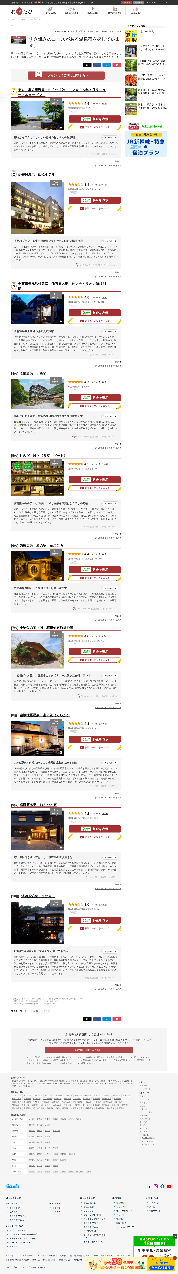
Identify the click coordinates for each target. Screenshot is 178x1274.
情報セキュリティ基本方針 (44, 1260)
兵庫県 (55, 1154)
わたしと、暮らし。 (148, 1112)
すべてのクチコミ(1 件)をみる (108, 448)
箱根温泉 (50, 1108)
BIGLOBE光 (15, 1208)
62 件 (104, 382)
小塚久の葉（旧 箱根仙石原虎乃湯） (48, 627)
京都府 (39, 1154)
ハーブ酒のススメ (147, 1145)
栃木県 (32, 1125)
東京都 (47, 1131)
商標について (65, 1260)
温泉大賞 (56, 1208)
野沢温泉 (67, 1099)
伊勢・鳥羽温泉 (62, 1108)
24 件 (104, 297)
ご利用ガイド (145, 1089)
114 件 (105, 464)
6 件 (104, 636)
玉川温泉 (27, 1108)
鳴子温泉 (78, 1095)
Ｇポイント (144, 1096)
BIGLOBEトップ (81, 1260)
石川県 (39, 1142)
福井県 (47, 1142)
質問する (138, 3)
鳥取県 (32, 1160)
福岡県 (32, 1172)
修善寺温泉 (16, 1102)
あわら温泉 (66, 1102)
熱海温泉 (110, 1108)
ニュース (120, 1214)
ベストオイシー (146, 1119)
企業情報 (116, 1197)
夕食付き (46, 1011)
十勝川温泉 (37, 1095)
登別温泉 (27, 1095)
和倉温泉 (46, 1102)
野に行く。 (144, 1125)
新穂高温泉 (108, 1102)
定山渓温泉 (16, 1095)
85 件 (104, 103)
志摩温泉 (74, 1108)
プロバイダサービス (92, 1214)
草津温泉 (126, 1095)
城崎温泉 (118, 1102)
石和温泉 (96, 1099)
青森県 (39, 1119)
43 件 (104, 185)
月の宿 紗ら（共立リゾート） (43, 455)
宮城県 (55, 1119)
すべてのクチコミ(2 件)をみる (108, 366)
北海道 (32, 1119)
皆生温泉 (86, 1105)
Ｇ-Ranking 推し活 (147, 1138)
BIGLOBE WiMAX (17, 1220)
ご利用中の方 (152, 1197)
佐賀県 (39, 1172)
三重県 (55, 1148)
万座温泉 (27, 1099)
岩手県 (47, 1119)
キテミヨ (143, 1115)
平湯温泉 (97, 1102)
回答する (126, 3)
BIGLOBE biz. (90, 1202)
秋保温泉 (88, 1095)
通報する (118, 161)
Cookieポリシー (123, 1255)
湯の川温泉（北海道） (54, 1095)
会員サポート (155, 1210)
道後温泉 (44, 1105)
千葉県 (39, 1131)
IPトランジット (90, 1231)
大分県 (63, 1172)
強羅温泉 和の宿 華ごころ (42, 545)
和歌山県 (71, 1154)
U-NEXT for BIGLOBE (20, 1242)
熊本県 (55, 1172)
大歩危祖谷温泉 (87, 1108)
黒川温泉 (115, 1105)
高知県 (55, 1166)
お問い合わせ (11, 1255)
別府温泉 (105, 1105)
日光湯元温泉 (38, 1108)
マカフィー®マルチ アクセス (94, 1236)
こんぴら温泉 (56, 1105)
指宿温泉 (120, 1108)
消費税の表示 (26, 1255)
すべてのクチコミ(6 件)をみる (108, 276)
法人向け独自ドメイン (93, 1242)
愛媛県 (47, 1166)
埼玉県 (32, 1131)
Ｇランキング (145, 1099)
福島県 (78, 1119)
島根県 (39, 1160)
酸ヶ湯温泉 (16, 1108)
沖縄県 (88, 1172)
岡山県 (47, 1160)
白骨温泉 (77, 1099)
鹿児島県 (79, 1172)
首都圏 (35, 1011)
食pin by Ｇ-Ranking (148, 1141)
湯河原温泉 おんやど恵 (38, 805)
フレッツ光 (88, 1210)
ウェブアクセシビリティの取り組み (51, 1255)
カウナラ (143, 1128)
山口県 (63, 1160)
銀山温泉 (116, 1095)
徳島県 (32, 1166)
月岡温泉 (86, 1099)
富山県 (32, 1142)
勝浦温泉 (35, 1105)
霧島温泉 (125, 1105)
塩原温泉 (57, 1099)
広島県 (55, 1160)
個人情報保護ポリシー (80, 1255)
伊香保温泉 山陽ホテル (36, 174)
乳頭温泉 (68, 1095)
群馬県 (39, 1125)
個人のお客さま (13, 1197)
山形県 (71, 1119)
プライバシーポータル (102, 1255)
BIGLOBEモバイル (18, 1216)
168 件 (105, 813)
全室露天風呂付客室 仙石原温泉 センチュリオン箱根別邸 (62, 286)
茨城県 (47, 1125)
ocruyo (142, 1106)
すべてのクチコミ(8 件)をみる (108, 165)
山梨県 (32, 1136)
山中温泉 (55, 1102)
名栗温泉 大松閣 (33, 373)
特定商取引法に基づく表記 (17, 1260)
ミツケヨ (143, 1132)
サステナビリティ (124, 1210)
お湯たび (143, 1109)
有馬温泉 (15, 1105)
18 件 (104, 905)
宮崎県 (71, 1172)
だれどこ (143, 1103)
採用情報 (120, 1219)
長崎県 (47, 1172)
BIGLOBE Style (123, 1223)
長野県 (39, 1136)
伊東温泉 (117, 1099)
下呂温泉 (88, 1102)
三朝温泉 (67, 1105)
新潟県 (47, 1136)
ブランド (120, 1206)
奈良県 (63, 1154)
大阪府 (47, 1154)
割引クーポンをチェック (97, 127)
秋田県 (63, 1119)
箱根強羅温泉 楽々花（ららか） (45, 715)
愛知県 (47, 1148)
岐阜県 (39, 1148)
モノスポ (143, 1122)
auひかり (14, 1212)
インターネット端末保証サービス (24, 1234)
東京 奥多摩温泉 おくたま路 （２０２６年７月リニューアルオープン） (62, 92)
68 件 (104, 554)
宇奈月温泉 (77, 1102)
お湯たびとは (145, 1085)
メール (152, 1206)
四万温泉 (36, 1099)
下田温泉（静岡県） (32, 1102)
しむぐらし (57, 1212)
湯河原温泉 (106, 1099)
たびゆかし (144, 1135)
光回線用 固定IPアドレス (94, 1219)
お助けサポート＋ (17, 1230)
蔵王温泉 (107, 1095)
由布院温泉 (100, 1108)
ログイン (163, 3)
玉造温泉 (77, 1105)
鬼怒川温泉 (47, 1099)
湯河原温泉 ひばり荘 (38, 896)
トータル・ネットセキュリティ (23, 1238)
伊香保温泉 (16, 1099)
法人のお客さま (87, 1197)
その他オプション (17, 1246)
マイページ (152, 3)
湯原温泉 (96, 1105)
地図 (74, 111)
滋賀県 (32, 1154)
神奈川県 (56, 1131)
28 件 (104, 724)
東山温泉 (97, 1095)
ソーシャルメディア (125, 1227)
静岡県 (32, 1148)
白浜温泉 (25, 1105)
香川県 (39, 1166)
